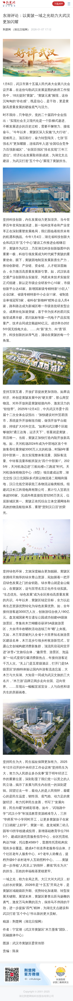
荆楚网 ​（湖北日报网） (16, 29)
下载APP (58, 3)
